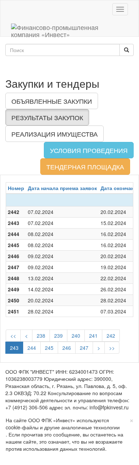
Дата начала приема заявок (62, 187)
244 (31, 347)
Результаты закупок (47, 117)
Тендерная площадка (85, 166)
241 (93, 335)
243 (14, 347)
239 (58, 335)
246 (66, 347)
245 (49, 347)
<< (13, 335)
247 (84, 347)
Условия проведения (89, 150)
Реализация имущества (54, 133)
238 (41, 335)
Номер (16, 187)
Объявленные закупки (51, 101)
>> (112, 347)
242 (111, 335)
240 (76, 335)
